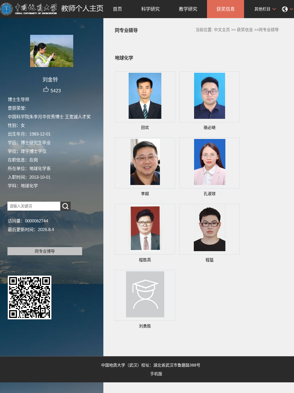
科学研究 (150, 9)
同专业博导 (45, 251)
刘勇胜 (145, 326)
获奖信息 (225, 9)
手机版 (156, 373)
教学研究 (188, 9)
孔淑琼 (210, 193)
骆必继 (210, 127)
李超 (145, 193)
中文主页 (222, 29)
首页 (117, 9)
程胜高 (145, 259)
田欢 (145, 127)
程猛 (210, 259)
